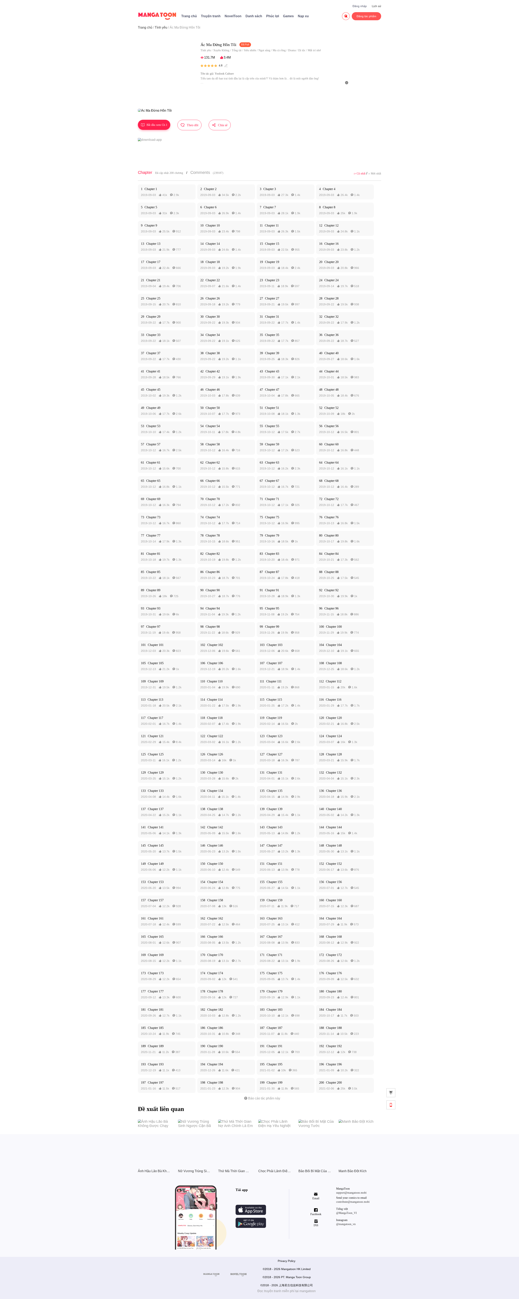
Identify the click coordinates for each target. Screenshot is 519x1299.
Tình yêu (161, 27)
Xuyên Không (221, 50)
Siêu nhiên (250, 50)
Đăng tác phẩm (366, 16)
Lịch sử (376, 6)
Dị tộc (301, 50)
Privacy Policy (286, 1261)
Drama (292, 50)
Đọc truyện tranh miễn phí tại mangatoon (286, 1291)
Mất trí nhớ (314, 50)
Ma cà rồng (279, 50)
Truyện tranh (211, 16)
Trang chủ (189, 16)
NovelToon (233, 16)
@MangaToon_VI (346, 1213)
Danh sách (254, 16)
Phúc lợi (272, 16)
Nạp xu (303, 16)
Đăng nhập (360, 6)
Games (288, 16)
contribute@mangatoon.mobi (353, 1201)
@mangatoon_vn (346, 1224)
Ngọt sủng (264, 50)
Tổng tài (236, 50)
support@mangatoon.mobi (351, 1192)
